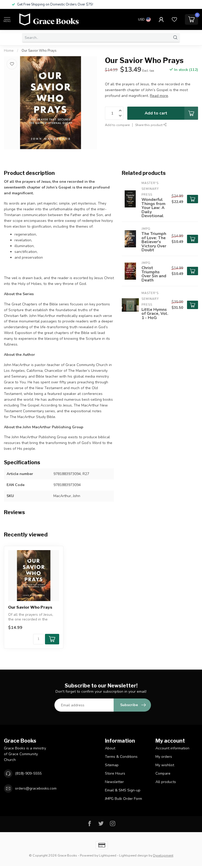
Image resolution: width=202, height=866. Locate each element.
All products (165, 781)
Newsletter (114, 781)
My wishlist (164, 765)
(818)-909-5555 (28, 773)
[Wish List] (174, 19)
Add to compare (117, 125)
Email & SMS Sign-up (122, 790)
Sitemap (112, 765)
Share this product (149, 125)
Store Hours (115, 773)
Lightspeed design (133, 855)
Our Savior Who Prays (39, 50)
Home (9, 50)
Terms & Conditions (121, 756)
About (110, 748)
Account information (172, 748)
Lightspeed (107, 855)
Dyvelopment (163, 855)
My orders (163, 756)
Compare (162, 773)
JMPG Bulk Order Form (123, 798)
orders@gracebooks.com (36, 788)
